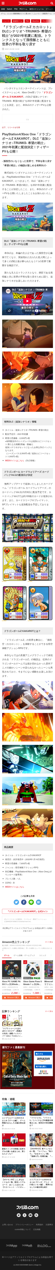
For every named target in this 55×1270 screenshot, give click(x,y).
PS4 (27, 21)
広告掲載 (36, 1229)
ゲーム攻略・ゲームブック (24, 955)
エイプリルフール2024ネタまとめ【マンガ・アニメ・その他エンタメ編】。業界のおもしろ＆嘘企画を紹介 (41, 1183)
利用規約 (39, 1224)
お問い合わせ (7, 1224)
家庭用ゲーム (47, 13)
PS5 (16, 9)
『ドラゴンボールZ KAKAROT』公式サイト (27, 911)
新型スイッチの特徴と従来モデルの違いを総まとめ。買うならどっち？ (13, 1151)
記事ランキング (11, 1011)
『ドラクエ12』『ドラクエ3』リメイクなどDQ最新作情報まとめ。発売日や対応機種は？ (41, 1121)
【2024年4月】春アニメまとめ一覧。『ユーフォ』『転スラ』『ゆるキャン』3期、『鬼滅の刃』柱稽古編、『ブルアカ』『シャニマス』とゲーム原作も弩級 (41, 1152)
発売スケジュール (36, 9)
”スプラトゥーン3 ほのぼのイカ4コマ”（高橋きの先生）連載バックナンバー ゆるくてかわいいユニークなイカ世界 (12, 1032)
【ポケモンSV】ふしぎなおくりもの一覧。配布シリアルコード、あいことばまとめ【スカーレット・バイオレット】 (13, 1183)
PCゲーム (23, 9)
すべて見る (49, 942)
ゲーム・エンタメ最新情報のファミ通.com (16, 13)
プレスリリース (47, 21)
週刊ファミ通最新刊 (13, 1047)
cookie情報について (23, 1229)
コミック (42, 955)
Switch (9, 9)
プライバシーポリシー (24, 1224)
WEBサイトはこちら (14, 460)
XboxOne (35, 21)
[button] (43, 1059)
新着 (3, 9)
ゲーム (6, 955)
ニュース (37, 13)
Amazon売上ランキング (16, 942)
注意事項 (49, 1224)
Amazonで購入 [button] (13, 997)
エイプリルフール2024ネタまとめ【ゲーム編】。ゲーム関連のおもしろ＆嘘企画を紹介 (13, 1122)
